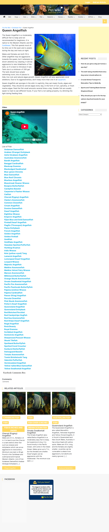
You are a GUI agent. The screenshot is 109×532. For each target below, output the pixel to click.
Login (88, 2)
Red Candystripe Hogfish (15, 315)
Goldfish (8, 239)
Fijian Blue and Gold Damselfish (18, 220)
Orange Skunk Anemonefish (17, 278)
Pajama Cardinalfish (13, 293)
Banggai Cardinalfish (13, 163)
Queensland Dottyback (14, 309)
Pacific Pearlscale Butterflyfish (18, 287)
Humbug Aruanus (12, 248)
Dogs (16, 17)
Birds (33, 17)
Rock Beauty (10, 326)
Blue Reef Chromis (12, 177)
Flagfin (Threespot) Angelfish (18, 225)
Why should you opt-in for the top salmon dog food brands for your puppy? (93, 99)
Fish (41, 17)
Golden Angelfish (12, 234)
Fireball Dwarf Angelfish (15, 222)
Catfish (7, 194)
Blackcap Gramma (12, 166)
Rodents (50, 17)
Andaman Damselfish (14, 149)
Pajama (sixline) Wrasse (15, 290)
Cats (24, 17)
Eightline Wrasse (12, 214)
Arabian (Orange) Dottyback (17, 152)
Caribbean (6, 45)
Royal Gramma (10, 329)
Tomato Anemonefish (14, 354)
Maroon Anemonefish (14, 273)
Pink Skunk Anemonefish (15, 301)
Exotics (80, 17)
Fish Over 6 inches (38, 423)
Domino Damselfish (13, 208)
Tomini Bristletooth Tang (15, 357)
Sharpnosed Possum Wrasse (17, 338)
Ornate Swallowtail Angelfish (17, 281)
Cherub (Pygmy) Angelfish (16, 197)
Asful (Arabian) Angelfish (16, 155)
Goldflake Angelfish (13, 242)
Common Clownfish (13, 203)
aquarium (62, 80)
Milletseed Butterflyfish (15, 276)
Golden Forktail (11, 236)
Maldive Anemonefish (14, 267)
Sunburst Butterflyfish (14, 349)
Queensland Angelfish (14, 307)
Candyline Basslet (12, 189)
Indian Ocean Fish (37, 428)
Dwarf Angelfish (11, 211)
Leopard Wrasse (11, 262)
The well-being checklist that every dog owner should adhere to (93, 73)
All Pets (90, 17)
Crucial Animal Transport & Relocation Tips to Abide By (91, 81)
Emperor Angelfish (13, 217)
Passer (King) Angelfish (15, 295)
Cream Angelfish (12, 205)
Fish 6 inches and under (13, 429)
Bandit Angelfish (12, 160)
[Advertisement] (41, 100)
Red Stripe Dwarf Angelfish (16, 321)
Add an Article (99, 2)
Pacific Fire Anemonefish (15, 284)
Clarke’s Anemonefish (14, 200)
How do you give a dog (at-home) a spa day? (93, 65)
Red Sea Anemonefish (14, 318)
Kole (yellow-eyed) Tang (15, 253)
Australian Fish (61, 418)
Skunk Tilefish (10, 340)
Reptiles (70, 17)
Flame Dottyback (12, 228)
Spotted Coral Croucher (15, 346)
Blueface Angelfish (13, 180)
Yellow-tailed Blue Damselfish (18, 366)
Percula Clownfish (12, 298)
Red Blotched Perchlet (14, 312)
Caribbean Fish (11, 418)
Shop (100, 17)
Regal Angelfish (11, 324)
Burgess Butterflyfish (14, 186)
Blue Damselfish (11, 175)
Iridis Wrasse (10, 250)
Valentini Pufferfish (13, 360)
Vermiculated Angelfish (15, 363)
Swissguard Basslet (13, 352)
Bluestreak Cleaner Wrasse (16, 183)
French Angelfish (12, 231)
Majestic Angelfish (13, 264)
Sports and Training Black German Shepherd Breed (93, 89)
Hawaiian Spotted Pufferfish (17, 245)
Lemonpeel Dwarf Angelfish (17, 259)
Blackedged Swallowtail (15, 169)
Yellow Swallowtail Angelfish (17, 368)
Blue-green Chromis (13, 172)
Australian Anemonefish (15, 158)
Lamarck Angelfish (12, 256)
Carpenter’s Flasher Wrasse (17, 191)
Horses (60, 17)
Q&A (9, 17)
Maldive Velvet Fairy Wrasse (17, 270)
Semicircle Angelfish (13, 335)
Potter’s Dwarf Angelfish (15, 304)
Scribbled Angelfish (13, 332)
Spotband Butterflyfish (14, 343)
